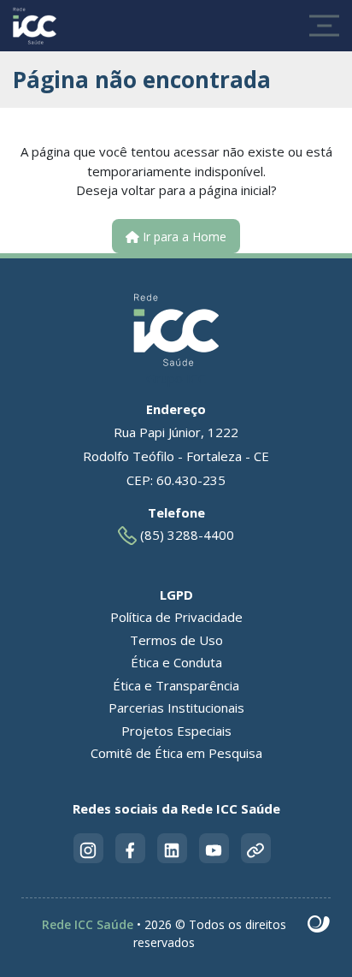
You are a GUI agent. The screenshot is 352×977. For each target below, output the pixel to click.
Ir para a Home (182, 236)
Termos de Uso (176, 639)
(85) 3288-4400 (185, 534)
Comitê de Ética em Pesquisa (176, 752)
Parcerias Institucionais (176, 707)
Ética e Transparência (176, 685)
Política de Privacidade (176, 616)
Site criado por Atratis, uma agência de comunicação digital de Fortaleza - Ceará (319, 924)
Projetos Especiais (176, 730)
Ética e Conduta (176, 662)
